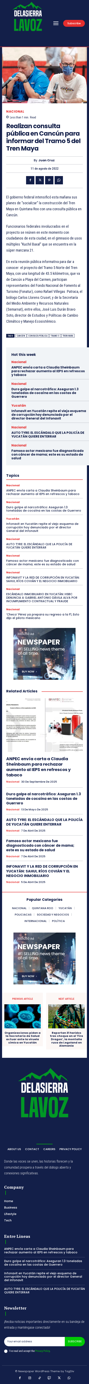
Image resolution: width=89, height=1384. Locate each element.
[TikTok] (40, 1378)
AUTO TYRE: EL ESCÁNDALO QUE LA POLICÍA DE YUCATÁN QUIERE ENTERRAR (47, 435)
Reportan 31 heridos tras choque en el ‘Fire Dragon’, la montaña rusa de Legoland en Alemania (66, 1039)
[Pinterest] (49, 180)
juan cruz (46, 160)
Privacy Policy (42, 1350)
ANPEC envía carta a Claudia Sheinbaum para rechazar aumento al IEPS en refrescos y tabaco (48, 371)
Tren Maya (68, 336)
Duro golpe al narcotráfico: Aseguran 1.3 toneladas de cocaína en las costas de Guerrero (45, 393)
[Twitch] (49, 1378)
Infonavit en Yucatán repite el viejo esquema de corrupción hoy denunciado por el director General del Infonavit (48, 415)
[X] (40, 180)
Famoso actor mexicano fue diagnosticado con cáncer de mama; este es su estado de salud (47, 454)
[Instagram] (30, 1378)
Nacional (15, 111)
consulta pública (37, 336)
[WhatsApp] (59, 180)
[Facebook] (30, 180)
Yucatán (18, 405)
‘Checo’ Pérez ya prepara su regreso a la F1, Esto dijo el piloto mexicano (42, 616)
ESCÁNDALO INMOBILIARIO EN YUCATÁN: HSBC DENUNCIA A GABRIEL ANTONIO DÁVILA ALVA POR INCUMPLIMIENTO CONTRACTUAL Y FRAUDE (41, 597)
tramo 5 (55, 336)
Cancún (21, 336)
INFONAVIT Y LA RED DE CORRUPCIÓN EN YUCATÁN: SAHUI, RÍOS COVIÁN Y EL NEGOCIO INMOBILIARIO (42, 579)
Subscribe (75, 1341)
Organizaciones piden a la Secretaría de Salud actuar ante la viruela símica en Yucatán (23, 1037)
